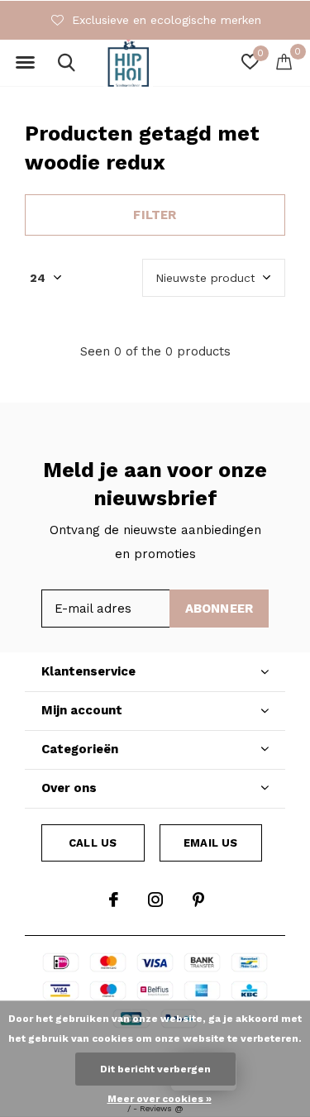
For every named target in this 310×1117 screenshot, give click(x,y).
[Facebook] (113, 899)
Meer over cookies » (159, 1099)
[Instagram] (155, 899)
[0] (284, 61)
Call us (93, 843)
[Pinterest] (198, 899)
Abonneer (219, 608)
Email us (210, 843)
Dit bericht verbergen (155, 1069)
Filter (154, 215)
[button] (25, 63)
